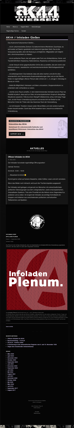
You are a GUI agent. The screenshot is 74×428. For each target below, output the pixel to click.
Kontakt (24, 31)
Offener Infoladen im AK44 (19, 156)
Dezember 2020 (12, 378)
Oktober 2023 (12, 360)
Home (8, 27)
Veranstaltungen (36, 27)
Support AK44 (25, 27)
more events (9, 326)
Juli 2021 (10, 376)
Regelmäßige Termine (12, 31)
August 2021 (12, 374)
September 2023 (13, 362)
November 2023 (12, 358)
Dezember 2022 (12, 366)
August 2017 (12, 390)
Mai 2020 (10, 382)
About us (15, 27)
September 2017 (13, 388)
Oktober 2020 (12, 380)
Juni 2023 (11, 364)
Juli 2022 (10, 370)
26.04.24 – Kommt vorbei (15, 342)
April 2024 (11, 356)
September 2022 (13, 368)
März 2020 (11, 384)
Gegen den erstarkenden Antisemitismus (21, 346)
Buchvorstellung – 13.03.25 (16, 340)
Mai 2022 (10, 372)
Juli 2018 (10, 386)
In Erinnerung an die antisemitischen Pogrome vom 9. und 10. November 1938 (32, 344)
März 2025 (11, 354)
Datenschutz (37, 413)
